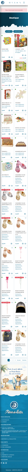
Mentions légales (7, 456)
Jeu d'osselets (5, 174)
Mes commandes (6, 447)
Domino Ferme (5, 49)
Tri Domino (17, 102)
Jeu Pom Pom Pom (6, 127)
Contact (4, 421)
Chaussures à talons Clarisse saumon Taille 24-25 (20, 233)
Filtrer (8, 31)
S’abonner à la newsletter (8, 439)
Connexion (5, 445)
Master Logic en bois (20, 127)
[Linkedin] (3, 463)
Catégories (17, 31)
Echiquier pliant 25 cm (20, 151)
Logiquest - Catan (19, 49)
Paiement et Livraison (8, 454)
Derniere (24, 360)
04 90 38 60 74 (5, 419)
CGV (3, 453)
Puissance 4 (4, 151)
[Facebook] (1, 463)
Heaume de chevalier (6, 344)
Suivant (19, 360)
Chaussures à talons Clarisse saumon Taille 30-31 (7, 263)
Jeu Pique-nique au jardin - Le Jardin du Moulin (19, 76)
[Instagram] (6, 463)
